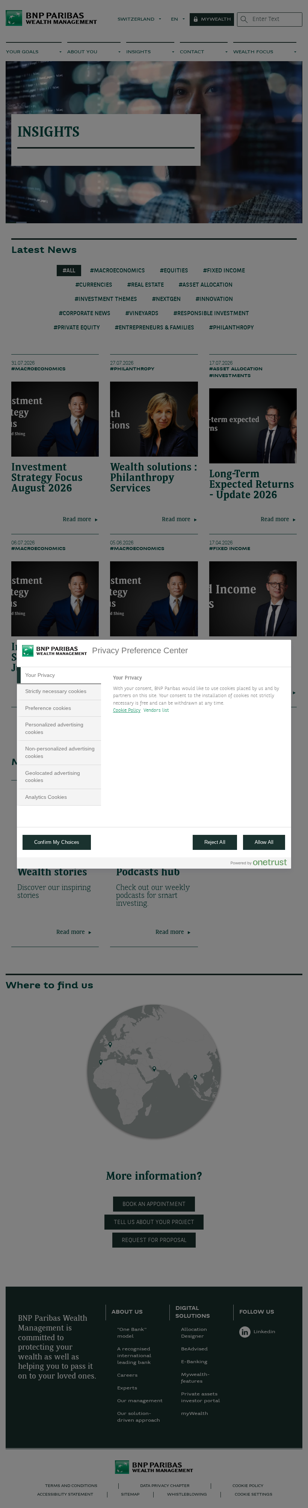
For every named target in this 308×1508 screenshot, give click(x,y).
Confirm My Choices (56, 842)
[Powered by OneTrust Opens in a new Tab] (258, 864)
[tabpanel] (198, 696)
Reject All (214, 842)
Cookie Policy (126, 710)
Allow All (264, 842)
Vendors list (156, 710)
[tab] (59, 675)
